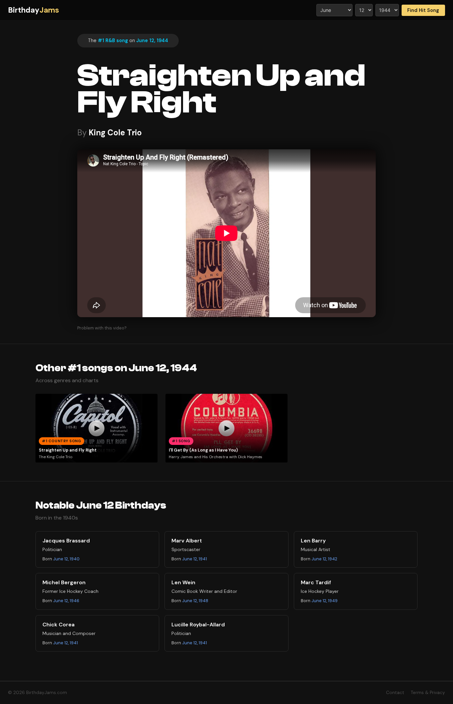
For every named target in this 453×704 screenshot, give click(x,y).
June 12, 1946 (66, 600)
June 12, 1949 (324, 600)
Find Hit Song (423, 10)
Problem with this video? (102, 328)
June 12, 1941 (194, 559)
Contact (395, 692)
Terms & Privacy (428, 692)
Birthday (33, 10)
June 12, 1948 (195, 600)
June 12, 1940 (66, 559)
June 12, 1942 (324, 559)
